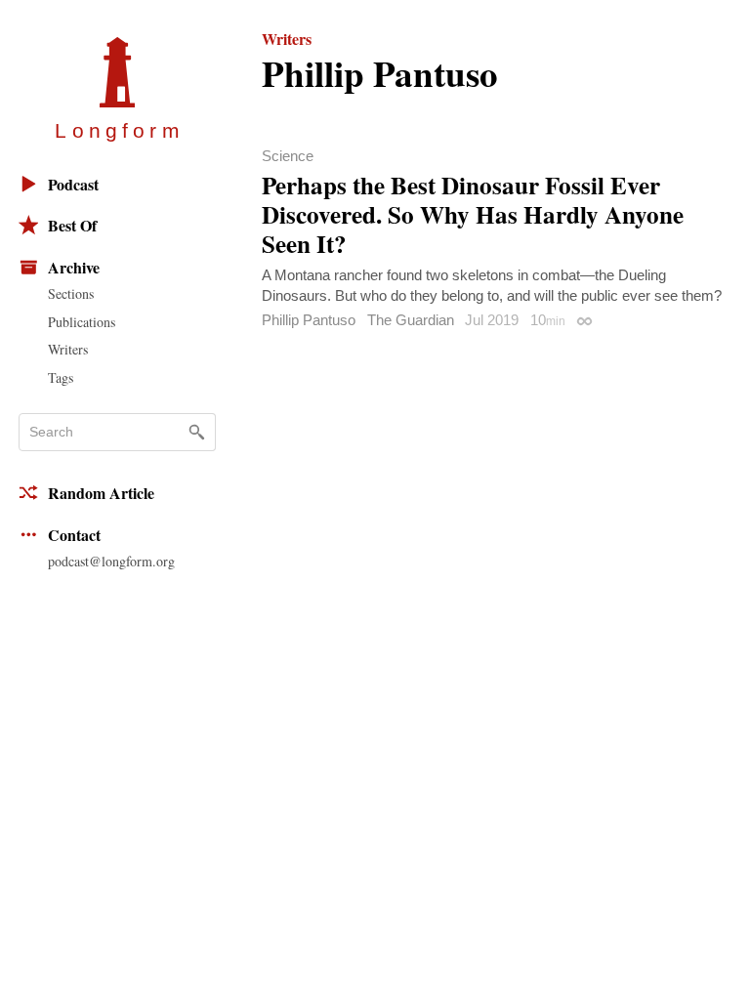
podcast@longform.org (111, 561)
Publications (81, 321)
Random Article (101, 492)
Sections (71, 293)
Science (287, 155)
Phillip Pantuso (308, 320)
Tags (60, 377)
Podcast (73, 184)
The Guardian (410, 320)
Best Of (72, 225)
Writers (68, 349)
